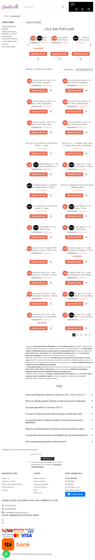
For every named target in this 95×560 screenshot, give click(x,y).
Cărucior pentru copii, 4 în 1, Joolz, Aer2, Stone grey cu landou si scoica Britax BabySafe (42, 273)
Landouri (5, 44)
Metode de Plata (40, 478)
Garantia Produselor (41, 484)
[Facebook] (2, 520)
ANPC (36, 490)
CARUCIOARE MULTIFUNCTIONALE (9, 37)
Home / (7, 16)
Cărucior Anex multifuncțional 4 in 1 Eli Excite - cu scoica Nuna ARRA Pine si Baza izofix (41, 165)
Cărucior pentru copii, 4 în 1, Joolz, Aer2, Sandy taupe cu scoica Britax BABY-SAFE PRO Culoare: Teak (41, 315)
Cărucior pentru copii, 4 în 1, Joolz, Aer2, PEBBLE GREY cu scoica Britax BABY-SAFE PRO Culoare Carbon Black (77, 315)
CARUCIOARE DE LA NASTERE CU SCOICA (9, 32)
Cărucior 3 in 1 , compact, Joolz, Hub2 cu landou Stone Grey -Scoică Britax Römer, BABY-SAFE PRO (77, 144)
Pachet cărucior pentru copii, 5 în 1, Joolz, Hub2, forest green (77, 81)
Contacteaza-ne (77, 494)
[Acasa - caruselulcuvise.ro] (10, 7)
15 (86, 335)
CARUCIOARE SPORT (9, 41)
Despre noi (6, 478)
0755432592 (10, 505)
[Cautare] (63, 7)
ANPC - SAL (38, 493)
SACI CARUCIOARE (8, 47)
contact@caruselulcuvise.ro (16, 512)
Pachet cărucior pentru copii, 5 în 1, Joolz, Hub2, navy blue (41, 81)
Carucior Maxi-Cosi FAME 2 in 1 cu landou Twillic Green (41, 228)
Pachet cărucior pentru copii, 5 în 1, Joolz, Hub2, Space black (77, 123)
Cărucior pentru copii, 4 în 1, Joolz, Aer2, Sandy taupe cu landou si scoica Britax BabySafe (77, 249)
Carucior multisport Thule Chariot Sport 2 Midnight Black (77, 186)
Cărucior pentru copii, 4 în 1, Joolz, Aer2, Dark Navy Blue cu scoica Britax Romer (77, 294)
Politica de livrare (8, 487)
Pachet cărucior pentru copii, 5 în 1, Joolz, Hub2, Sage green (41, 102)
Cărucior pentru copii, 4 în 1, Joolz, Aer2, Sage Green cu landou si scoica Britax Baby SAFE (77, 165)
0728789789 (10, 509)
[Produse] (73, 5)
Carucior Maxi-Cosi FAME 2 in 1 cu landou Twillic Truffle (77, 207)
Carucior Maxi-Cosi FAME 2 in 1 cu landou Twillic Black (77, 228)
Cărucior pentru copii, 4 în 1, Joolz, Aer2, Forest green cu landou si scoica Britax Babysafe (41, 294)
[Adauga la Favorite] (38, 59)
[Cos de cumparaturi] (88, 9)
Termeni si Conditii (8, 481)
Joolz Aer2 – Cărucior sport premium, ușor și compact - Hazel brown (80, 38)
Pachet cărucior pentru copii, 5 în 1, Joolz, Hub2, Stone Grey (41, 123)
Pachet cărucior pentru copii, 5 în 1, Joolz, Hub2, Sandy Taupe (77, 102)
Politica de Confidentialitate (12, 484)
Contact (5, 490)
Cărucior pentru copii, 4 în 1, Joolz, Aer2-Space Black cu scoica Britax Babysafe (77, 273)
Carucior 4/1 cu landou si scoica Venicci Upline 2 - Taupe (41, 144)
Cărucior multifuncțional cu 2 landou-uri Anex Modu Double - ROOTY (41, 186)
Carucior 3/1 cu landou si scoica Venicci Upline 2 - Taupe (41, 207)
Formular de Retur (40, 487)
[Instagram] (2, 523)
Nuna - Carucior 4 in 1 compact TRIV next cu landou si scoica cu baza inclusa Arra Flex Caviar (41, 249)
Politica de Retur (40, 481)
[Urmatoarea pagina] (89, 334)
